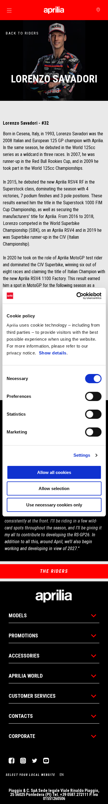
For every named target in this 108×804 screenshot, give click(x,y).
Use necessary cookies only (54, 504)
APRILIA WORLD (26, 676)
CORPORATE (22, 736)
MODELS (18, 615)
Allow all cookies (54, 472)
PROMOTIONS (23, 636)
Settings (81, 455)
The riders (54, 571)
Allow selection (54, 488)
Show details (53, 352)
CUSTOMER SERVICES (32, 696)
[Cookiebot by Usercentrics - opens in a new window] (76, 296)
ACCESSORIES (24, 656)
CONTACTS (21, 716)
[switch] (93, 396)
